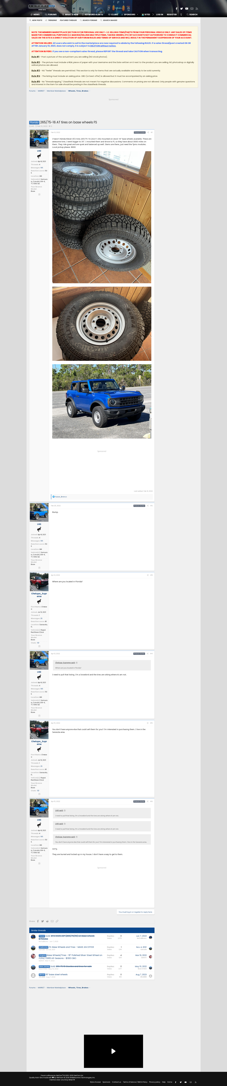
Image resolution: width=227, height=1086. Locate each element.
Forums (52, 14)
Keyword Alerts (94, 14)
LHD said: (59, 810)
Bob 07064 (43, 969)
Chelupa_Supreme (39, 595)
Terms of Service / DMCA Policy (135, 1082)
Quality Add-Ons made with (40, 1077)
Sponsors (106, 1082)
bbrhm (41, 961)
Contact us (116, 1082)
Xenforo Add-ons (62, 1080)
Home (169, 1082)
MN (41, 176)
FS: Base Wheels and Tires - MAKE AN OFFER (71, 947)
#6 (151, 801)
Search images (110, 20)
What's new (71, 14)
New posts (37, 20)
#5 (151, 723)
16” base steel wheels (57, 974)
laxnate (42, 949)
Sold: (67, 937)
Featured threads (68, 20)
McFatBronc (43, 941)
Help (164, 1082)
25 (41, 618)
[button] (128, 14)
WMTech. (75, 1077)
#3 (151, 575)
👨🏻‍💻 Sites (146, 14)
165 (41, 168)
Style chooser (95, 1082)
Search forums (89, 20)
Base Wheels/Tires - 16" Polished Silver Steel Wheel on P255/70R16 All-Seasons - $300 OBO (70, 957)
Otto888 (42, 977)
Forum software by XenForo (62, 1075)
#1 (152, 132)
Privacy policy (154, 1082)
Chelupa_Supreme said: (65, 663)
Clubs (114, 14)
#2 (151, 506)
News (36, 14)
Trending (52, 20)
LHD (32, 126)
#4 (151, 653)
